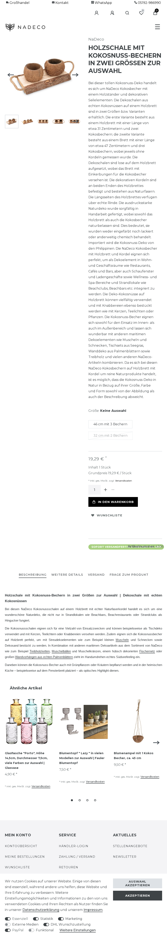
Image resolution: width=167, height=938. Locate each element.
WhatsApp (103, 3)
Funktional (45, 930)
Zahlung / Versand (77, 857)
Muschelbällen (61, 651)
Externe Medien (25, 924)
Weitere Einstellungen (77, 930)
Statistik (46, 919)
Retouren (68, 867)
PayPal (18, 930)
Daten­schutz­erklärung (40, 910)
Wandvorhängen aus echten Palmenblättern (44, 657)
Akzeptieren (137, 895)
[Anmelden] (97, 13)
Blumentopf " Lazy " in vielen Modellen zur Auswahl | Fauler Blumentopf (81, 758)
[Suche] (127, 13)
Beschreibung (32, 574)
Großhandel (19, 3)
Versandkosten (123, 480)
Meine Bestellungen (25, 857)
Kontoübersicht (21, 846)
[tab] (32, 575)
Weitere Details (67, 574)
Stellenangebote (130, 846)
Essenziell (20, 919)
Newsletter (124, 857)
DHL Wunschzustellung (71, 924)
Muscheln (122, 639)
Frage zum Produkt (129, 574)
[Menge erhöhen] (105, 490)
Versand (96, 574)
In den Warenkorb (116, 502)
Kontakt (62, 3)
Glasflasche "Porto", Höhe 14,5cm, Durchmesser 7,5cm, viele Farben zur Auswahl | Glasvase (26, 760)
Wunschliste (109, 515)
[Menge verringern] (112, 490)
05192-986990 (149, 3)
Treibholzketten (40, 651)
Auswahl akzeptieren (137, 883)
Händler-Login (73, 846)
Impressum (93, 910)
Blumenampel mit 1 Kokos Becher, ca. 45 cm (133, 756)
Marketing (73, 919)
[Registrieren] (112, 13)
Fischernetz (147, 651)
